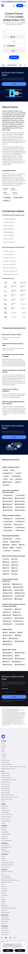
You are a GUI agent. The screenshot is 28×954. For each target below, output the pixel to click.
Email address (5, 688)
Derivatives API (5, 912)
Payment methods (6, 816)
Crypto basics (5, 782)
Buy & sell (4, 827)
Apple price (4, 930)
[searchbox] (14, 51)
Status (3, 823)
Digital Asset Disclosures (8, 768)
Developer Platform (6, 871)
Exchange (4, 860)
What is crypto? (5, 792)
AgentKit (3, 899)
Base (2, 873)
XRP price (4, 923)
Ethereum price (5, 919)
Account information (7, 814)
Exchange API (5, 906)
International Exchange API (8, 908)
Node (2, 897)
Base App (3, 829)
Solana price (4, 921)
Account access (5, 818)
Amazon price (5, 934)
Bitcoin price (4, 917)
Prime (3, 856)
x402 (2, 884)
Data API (3, 893)
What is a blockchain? (7, 794)
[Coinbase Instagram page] (10, 938)
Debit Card (4, 838)
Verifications (4, 895)
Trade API (4, 886)
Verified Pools (5, 867)
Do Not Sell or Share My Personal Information (13, 766)
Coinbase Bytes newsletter (8, 779)
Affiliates (3, 747)
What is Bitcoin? (5, 790)
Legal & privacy (5, 760)
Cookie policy (5, 762)
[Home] (2, 5)
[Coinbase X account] (1, 938)
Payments (4, 849)
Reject (8, 950)
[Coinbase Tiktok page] (14, 938)
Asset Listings (5, 845)
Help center (4, 806)
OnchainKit (4, 891)
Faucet (3, 903)
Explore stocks (5, 775)
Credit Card (4, 836)
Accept (20, 950)
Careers (3, 745)
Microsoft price (5, 932)
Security (3, 753)
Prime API (4, 910)
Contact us (4, 808)
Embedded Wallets (6, 878)
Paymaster (4, 888)
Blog (2, 749)
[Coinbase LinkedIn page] (6, 938)
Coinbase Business (6, 847)
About (3, 743)
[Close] (24, 944)
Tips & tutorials (5, 784)
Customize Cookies (18, 946)
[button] (25, 5)
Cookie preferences (6, 764)
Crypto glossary (5, 786)
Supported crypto (6, 821)
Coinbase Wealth (6, 834)
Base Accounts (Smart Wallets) (9, 880)
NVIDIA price (4, 928)
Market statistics (6, 777)
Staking (3, 858)
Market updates (5, 788)
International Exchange (7, 862)
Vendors (3, 758)
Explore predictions (6, 840)
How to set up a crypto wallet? (9, 797)
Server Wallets (5, 875)
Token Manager (5, 851)
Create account (5, 810)
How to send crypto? (6, 799)
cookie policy (9, 944)
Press (2, 751)
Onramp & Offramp (6, 882)
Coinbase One (5, 832)
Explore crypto (5, 773)
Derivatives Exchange (7, 864)
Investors (4, 755)
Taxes (2, 801)
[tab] (3, 65)
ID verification (5, 812)
